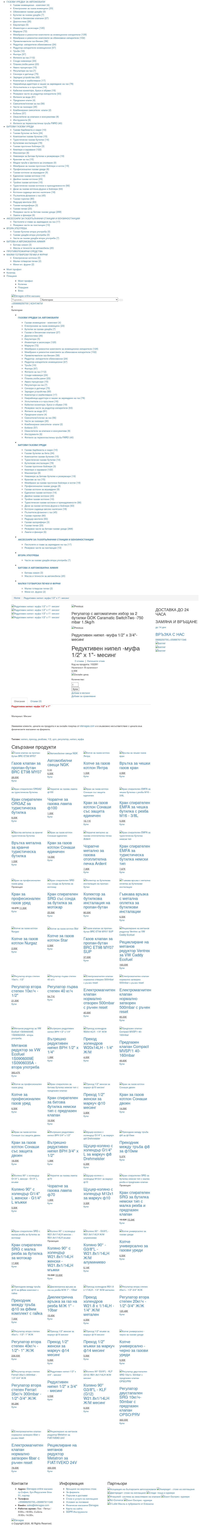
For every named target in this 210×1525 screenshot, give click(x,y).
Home (17, 597)
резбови (42, 739)
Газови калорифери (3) (25, 205)
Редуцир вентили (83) (24, 202)
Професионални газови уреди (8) (31, 169)
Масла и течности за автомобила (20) (33, 248)
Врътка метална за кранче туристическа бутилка (26, 849)
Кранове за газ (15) (23, 159)
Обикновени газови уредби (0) (29, 11)
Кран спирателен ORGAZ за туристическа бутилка (26, 805)
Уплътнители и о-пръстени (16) (30, 87)
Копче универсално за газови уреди (133, 1245)
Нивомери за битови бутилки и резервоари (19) (38, 156)
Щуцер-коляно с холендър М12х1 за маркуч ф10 (99, 1193)
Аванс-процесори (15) (25, 67)
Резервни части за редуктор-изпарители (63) (37, 93)
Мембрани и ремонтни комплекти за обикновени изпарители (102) (49, 37)
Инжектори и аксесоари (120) (29, 28)
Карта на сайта (74, 1508)
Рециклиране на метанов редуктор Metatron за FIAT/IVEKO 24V (62, 1453)
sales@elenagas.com (38, 1505)
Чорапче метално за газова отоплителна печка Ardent (95, 854)
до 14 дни (161, 627)
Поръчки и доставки (76, 1495)
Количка (11, 272)
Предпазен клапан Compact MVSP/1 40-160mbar (134, 1048)
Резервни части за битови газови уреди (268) (37, 211)
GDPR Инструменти (76, 1511)
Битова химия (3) (22, 244)
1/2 (49, 739)
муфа (81, 739)
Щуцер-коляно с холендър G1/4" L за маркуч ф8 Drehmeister (98, 1152)
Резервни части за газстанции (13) (31, 225)
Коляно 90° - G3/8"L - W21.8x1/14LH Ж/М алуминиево (96, 1253)
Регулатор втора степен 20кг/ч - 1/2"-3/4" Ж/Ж (134, 1301)
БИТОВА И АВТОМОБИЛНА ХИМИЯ (26, 241)
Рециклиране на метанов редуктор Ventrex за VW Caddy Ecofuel (134, 950)
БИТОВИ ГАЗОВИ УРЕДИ (20, 126)
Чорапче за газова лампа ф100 (59, 803)
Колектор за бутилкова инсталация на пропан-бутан (97, 900)
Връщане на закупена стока (81, 1488)
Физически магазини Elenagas (82, 1505)
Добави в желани (81, 692)
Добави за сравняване (84, 696)
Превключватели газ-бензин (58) (30, 41)
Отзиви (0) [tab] (36, 701)
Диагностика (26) (22, 21)
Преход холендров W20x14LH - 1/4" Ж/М (98, 1045)
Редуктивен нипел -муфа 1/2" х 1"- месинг (46, 597)
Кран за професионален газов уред (25, 898)
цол (54, 739)
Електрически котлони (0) (27, 257)
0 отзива (79, 661)
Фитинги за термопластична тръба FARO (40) (37, 123)
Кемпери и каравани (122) (27, 149)
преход (33, 739)
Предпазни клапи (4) (24, 100)
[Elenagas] (105, 1520)
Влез (20, 290)
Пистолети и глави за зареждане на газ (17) (36, 221)
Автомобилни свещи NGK (59, 762)
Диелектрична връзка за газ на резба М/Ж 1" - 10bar (62, 1303)
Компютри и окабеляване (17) (29, 80)
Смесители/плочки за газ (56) (29, 103)
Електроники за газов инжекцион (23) (33, 8)
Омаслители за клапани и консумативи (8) (36, 116)
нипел (24, 739)
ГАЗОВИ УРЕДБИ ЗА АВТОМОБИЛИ (26, 1)
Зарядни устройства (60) (26, 77)
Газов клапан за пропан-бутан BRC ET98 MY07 (26, 767)
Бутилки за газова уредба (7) (28, 14)
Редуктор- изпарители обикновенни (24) (34, 44)
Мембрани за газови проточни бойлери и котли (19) (41, 165)
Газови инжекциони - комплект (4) (31, 5)
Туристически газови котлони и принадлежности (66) (41, 185)
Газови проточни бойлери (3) (28, 146)
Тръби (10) (19, 51)
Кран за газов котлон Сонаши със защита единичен (97, 808)
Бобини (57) (19, 113)
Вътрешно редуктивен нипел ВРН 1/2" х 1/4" (62, 1045)
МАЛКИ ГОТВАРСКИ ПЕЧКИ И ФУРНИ (27, 254)
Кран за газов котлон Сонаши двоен (133, 1098)
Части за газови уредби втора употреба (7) (36, 238)
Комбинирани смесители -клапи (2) (32, 110)
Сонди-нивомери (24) (24, 60)
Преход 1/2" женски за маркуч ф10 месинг (94, 1100)
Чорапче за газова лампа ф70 (59, 1190)
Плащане (12, 275)
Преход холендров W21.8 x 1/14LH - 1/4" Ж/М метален (99, 1305)
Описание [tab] (19, 701)
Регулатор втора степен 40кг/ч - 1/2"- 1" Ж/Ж (26, 1346)
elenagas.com (87, 726)
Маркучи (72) (20, 31)
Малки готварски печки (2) (27, 261)
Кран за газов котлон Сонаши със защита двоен (25, 1148)
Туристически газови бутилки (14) (31, 139)
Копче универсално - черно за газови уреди (133, 1348)
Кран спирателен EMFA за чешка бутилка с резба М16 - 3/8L (134, 808)
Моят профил (14, 269)
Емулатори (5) (21, 24)
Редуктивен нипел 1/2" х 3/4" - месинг (62, 1386)
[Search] (121, 300)
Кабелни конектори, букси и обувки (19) (34, 90)
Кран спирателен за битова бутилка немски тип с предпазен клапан (62, 1106)
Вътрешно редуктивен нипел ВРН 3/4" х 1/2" (62, 1148)
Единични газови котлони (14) (29, 175)
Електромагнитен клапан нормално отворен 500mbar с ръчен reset (99, 998)
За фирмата (72, 1492)
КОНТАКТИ (37, 303)
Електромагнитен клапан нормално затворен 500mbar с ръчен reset (135, 1000)
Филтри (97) (19, 54)
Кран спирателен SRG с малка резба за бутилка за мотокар (26, 1251)
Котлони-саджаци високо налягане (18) (34, 192)
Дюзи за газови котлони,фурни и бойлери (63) (38, 188)
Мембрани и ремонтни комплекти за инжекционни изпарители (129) (50, 34)
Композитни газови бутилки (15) (30, 136)
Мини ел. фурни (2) (23, 264)
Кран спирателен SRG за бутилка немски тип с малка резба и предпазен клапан (134, 1203)
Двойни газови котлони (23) (28, 179)
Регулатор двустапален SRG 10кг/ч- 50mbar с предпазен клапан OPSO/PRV (130, 1401)
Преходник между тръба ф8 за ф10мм (134, 1146)
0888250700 (162, 639)
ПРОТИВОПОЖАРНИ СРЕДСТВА (24, 251)
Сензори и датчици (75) (26, 74)
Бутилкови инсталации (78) (27, 142)
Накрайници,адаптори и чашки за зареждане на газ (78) (43, 83)
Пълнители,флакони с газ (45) (29, 195)
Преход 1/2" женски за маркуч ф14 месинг (58, 1348)
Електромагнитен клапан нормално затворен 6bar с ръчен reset (27, 1453)
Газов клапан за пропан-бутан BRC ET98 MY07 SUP (99, 945)
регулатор (63, 739)
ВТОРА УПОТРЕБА (17, 228)
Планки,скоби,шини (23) (26, 64)
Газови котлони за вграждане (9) (30, 172)
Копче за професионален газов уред (25, 1098)
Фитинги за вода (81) (24, 96)
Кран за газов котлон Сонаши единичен (61, 847)
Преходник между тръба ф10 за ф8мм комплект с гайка (26, 1306)
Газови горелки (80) (23, 198)
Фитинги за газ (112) (24, 57)
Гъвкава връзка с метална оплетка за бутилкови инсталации (133, 902)
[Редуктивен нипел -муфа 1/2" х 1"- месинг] (35, 605)
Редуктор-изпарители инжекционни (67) (34, 47)
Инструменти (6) (22, 119)
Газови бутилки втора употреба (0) (31, 231)
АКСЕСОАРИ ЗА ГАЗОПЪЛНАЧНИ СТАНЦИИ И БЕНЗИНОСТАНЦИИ (43, 218)
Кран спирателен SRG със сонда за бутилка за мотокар (62, 900)
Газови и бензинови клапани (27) (31, 18)
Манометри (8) (21, 152)
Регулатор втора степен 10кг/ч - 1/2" (26, 990)
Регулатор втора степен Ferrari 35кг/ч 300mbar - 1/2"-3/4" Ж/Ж (26, 1391)
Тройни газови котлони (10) (28, 182)
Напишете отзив (96, 661)
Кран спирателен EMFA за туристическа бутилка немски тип (134, 854)
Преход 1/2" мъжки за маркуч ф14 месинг (99, 1346)
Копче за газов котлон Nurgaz (24, 941)
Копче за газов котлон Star (60, 938)
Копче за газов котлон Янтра (97, 765)
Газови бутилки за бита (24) (28, 133)
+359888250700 (20, 303)
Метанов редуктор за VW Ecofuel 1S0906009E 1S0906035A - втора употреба (25, 1056)
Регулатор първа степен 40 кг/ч (62, 988)
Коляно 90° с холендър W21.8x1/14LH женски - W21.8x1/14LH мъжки (60, 1258)
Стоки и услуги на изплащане (82, 1498)
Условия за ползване (77, 1501)
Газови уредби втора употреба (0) (31, 234)
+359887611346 (177, 639)
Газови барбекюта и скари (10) (29, 129)
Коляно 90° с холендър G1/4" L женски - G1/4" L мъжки (26, 1195)
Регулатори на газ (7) (24, 70)
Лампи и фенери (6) (24, 215)
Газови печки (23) (22, 208)
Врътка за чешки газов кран (134, 765)
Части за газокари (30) (25, 106)
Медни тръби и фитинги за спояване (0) (34, 162)
